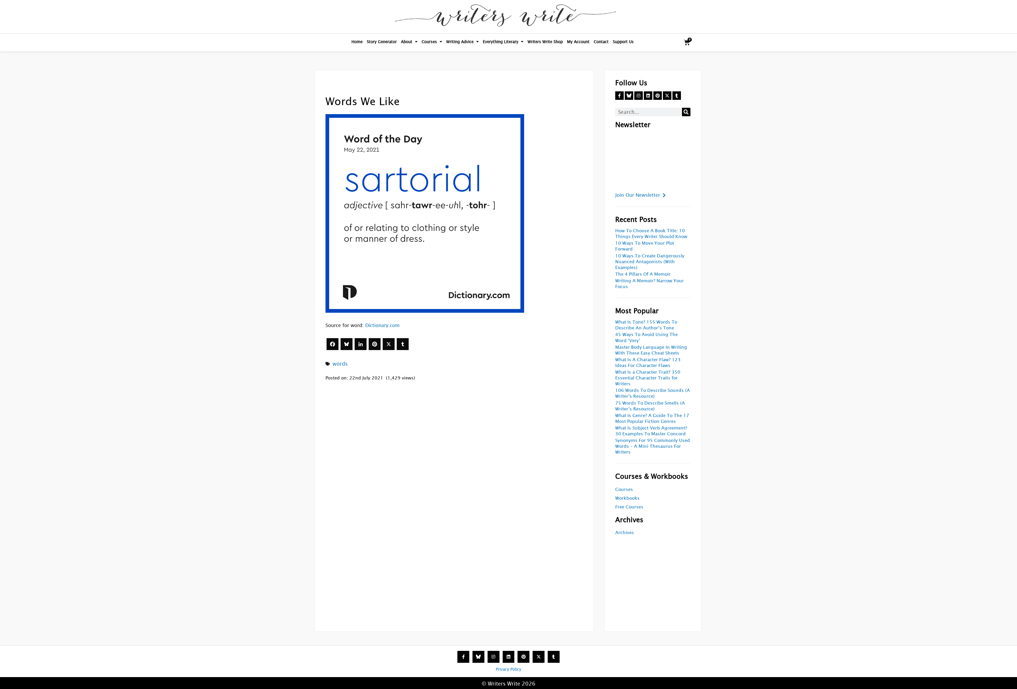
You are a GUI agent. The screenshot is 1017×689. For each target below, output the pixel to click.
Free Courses (629, 506)
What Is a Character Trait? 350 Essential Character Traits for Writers (647, 378)
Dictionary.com (382, 325)
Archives (624, 532)
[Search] (686, 112)
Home (357, 41)
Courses (429, 41)
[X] (389, 344)
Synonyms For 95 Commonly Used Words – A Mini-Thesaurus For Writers (652, 446)
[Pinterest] (375, 344)
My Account (578, 41)
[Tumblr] (403, 344)
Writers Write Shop (545, 41)
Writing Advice (460, 41)
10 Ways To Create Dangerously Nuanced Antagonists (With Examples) (649, 261)
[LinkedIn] (361, 344)
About (406, 41)
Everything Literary (500, 41)
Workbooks (627, 498)
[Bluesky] (347, 344)
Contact (601, 41)
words (340, 364)
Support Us (623, 41)
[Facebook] (332, 344)
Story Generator (382, 41)
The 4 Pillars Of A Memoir (643, 274)
